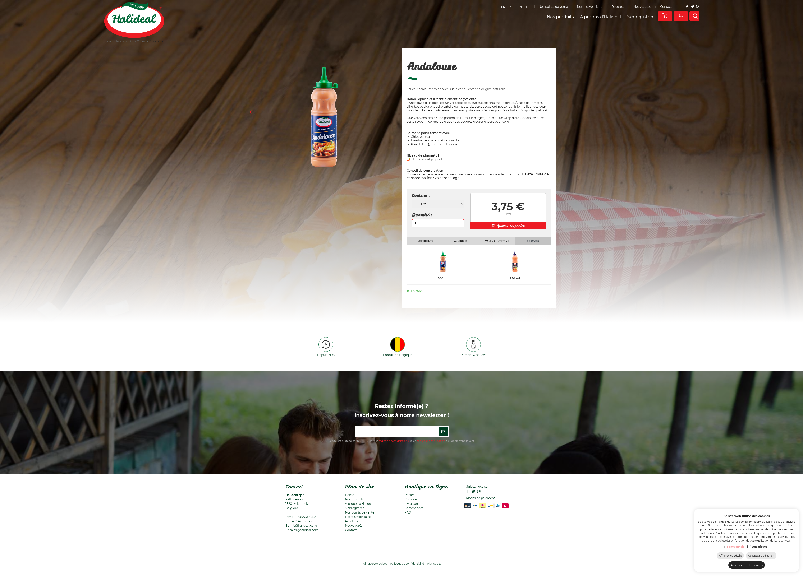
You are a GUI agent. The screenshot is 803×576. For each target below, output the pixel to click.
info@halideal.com (303, 526)
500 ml (443, 278)
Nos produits (560, 16)
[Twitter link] (691, 7)
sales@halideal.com (304, 530)
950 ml (515, 278)
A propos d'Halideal (600, 16)
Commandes (414, 508)
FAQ (408, 512)
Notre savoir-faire (589, 7)
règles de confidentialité (394, 440)
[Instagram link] (696, 7)
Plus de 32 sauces (473, 355)
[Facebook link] (686, 7)
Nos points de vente (553, 7)
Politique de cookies (374, 563)
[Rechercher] (695, 16)
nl (511, 7)
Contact (666, 7)
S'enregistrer (640, 16)
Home (107, 41)
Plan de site (359, 486)
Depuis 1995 (326, 355)
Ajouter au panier (511, 225)
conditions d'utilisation (431, 440)
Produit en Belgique (397, 355)
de (528, 7)
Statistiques (759, 546)
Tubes (141, 41)
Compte (411, 499)
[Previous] (250, 112)
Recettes (618, 7)
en (520, 7)
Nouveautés (642, 7)
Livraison (411, 504)
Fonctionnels (735, 546)
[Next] (398, 112)
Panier (409, 495)
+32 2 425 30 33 (300, 521)
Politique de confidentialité (407, 563)
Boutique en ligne (426, 486)
